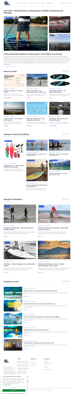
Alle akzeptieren (14, 390)
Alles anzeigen (66, 71)
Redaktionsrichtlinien (40, 389)
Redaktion (33, 358)
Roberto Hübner (30, 88)
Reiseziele (43, 3)
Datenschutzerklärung (6, 384)
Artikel (19, 358)
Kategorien (47, 358)
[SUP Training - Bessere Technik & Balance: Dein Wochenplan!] (26, 33)
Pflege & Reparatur (49, 3)
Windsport (25, 3)
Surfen (38, 3)
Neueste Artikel (19, 3)
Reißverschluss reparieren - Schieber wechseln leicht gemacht (22, 373)
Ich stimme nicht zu (13, 387)
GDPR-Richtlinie (32, 389)
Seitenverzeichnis (48, 389)
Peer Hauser (29, 116)
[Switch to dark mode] (69, 3)
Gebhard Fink (6, 88)
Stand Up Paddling (32, 3)
